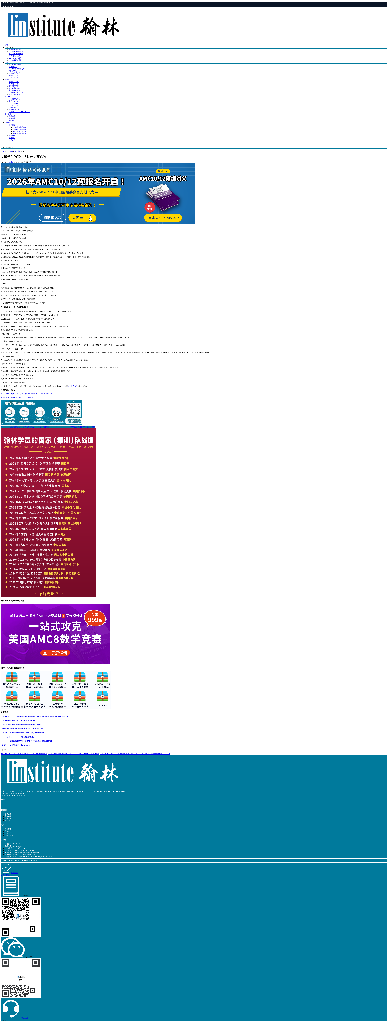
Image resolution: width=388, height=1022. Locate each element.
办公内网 (8, 816)
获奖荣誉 (8, 829)
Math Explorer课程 (15, 58)
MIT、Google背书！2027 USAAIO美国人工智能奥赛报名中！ (19, 737)
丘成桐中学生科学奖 (16, 92)
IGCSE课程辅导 (14, 73)
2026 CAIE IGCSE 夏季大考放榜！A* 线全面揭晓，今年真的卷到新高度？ (22, 733)
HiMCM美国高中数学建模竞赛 (151, 754)
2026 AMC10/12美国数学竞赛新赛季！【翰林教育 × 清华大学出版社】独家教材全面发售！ (27, 741)
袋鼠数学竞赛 (60, 754)
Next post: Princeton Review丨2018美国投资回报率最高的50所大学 (72, 427)
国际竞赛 (8, 79)
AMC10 (8, 754)
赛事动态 (12, 118)
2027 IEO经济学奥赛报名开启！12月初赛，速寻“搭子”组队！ (19, 720)
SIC (164, 754)
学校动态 (12, 116)
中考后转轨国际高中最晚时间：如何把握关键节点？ (19, 397)
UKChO (137, 754)
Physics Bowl (50, 754)
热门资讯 (8, 114)
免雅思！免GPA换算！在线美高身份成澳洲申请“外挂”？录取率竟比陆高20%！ (29, 394)
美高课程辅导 (14, 75)
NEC (112, 754)
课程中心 (8, 833)
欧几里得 (131, 754)
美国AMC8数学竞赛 (16, 54)
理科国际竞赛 (14, 84)
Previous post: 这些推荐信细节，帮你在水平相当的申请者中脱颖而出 (25, 427)
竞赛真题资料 (14, 82)
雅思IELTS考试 (14, 105)
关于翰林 (8, 820)
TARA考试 (13, 107)
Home (3, 151)
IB (96, 754)
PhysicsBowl (101, 754)
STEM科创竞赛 (14, 88)
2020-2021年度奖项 (19, 133)
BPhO (108, 754)
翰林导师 (12, 136)
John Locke (75, 754)
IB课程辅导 (13, 67)
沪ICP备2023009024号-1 (28, 860)
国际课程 (8, 62)
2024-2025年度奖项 (19, 129)
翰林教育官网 (73, 386)
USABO (68, 754)
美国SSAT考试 (14, 109)
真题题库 (8, 814)
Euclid (168, 754)
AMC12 (88, 754)
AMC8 (13, 754)
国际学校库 (9, 835)
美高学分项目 (14, 77)
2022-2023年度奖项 (19, 131)
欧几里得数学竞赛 (39, 754)
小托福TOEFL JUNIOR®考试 (19, 112)
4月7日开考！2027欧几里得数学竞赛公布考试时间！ (16, 745)
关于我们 (8, 122)
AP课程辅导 (13, 71)
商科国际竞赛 (14, 86)
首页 (6, 45)
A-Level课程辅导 (15, 65)
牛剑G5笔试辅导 (15, 99)
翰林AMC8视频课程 (16, 49)
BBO (25, 754)
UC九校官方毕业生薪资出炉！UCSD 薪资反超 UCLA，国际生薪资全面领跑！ (23, 729)
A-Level (30, 754)
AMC (3, 754)
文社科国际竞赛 (14, 90)
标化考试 (8, 97)
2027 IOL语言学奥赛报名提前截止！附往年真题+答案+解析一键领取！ (21, 725)
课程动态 (12, 120)
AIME (93, 754)
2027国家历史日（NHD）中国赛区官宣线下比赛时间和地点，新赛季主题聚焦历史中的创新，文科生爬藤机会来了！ (34, 716)
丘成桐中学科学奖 (121, 754)
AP (16, 754)
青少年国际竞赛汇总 (16, 60)
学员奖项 (12, 125)
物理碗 (20, 754)
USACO (82, 754)
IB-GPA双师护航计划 (16, 69)
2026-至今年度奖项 (19, 127)
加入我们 (12, 138)
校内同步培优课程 (15, 56)
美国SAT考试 (13, 101)
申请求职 (17, 151)
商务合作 (12, 140)
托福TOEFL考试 (15, 103)
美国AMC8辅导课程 (16, 52)
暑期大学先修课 (14, 94)
